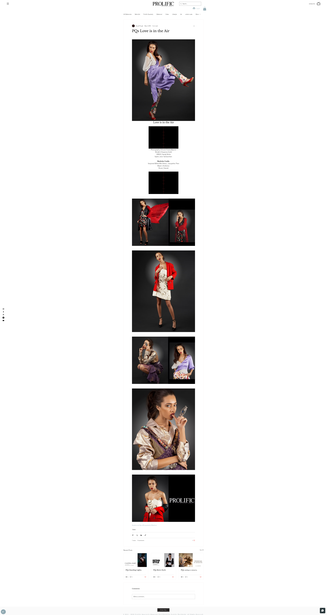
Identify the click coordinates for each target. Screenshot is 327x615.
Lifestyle (174, 14)
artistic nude (188, 14)
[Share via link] (145, 535)
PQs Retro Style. (159, 570)
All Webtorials (127, 14)
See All (202, 550)
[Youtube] (3, 320)
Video (167, 14)
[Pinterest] (3, 315)
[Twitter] (3, 318)
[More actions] (194, 26)
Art (181, 14)
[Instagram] (3, 309)
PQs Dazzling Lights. (134, 570)
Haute (134, 529)
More (197, 14)
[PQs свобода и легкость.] (191, 560)
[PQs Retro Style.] (163, 560)
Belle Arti (137, 14)
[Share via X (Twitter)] (137, 535)
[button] (8, 4)
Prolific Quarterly (148, 14)
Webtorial (159, 14)
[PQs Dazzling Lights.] (136, 560)
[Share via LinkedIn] (141, 535)
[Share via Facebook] (133, 535)
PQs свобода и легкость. (189, 570)
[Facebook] (3, 312)
